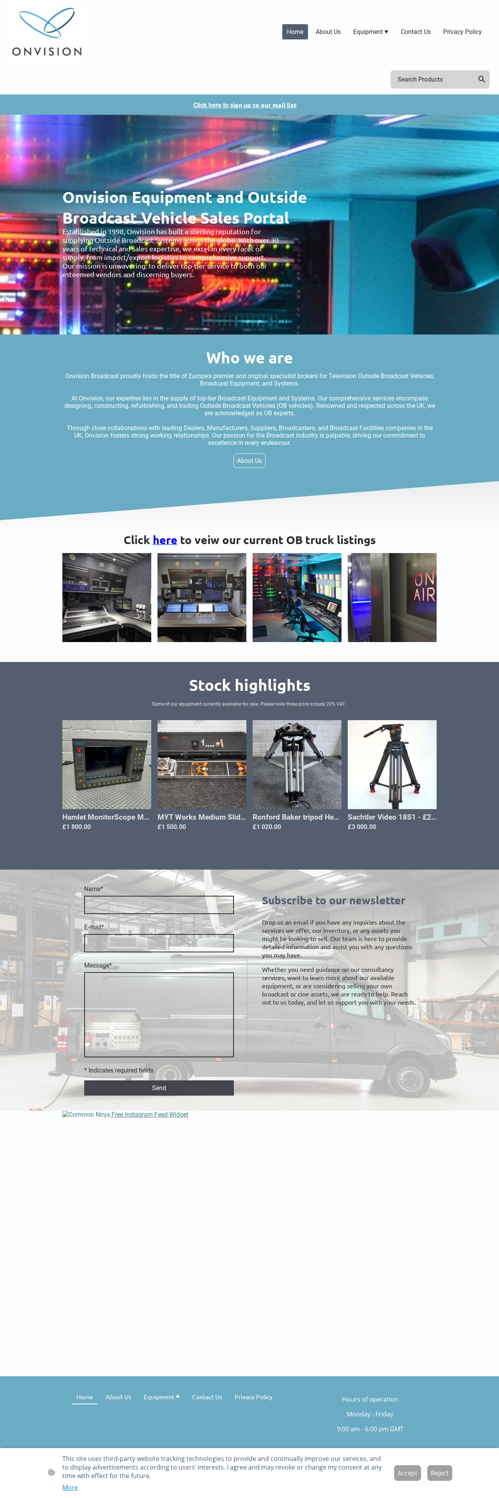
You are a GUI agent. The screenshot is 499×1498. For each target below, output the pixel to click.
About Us (249, 460)
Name (93, 889)
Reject (440, 1473)
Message (98, 965)
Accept (408, 1473)
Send (159, 1088)
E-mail (94, 927)
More (70, 1487)
